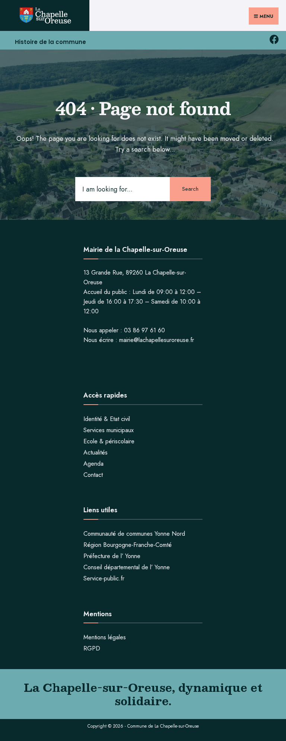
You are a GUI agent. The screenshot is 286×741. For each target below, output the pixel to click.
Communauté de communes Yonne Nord (134, 533)
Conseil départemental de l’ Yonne (126, 567)
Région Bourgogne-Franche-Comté (127, 545)
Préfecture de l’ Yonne (111, 556)
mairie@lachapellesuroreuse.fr (156, 340)
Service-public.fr (103, 578)
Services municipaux (108, 430)
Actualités (95, 452)
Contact (93, 475)
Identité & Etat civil (106, 419)
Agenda (93, 463)
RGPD (91, 648)
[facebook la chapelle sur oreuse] (273, 39)
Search (190, 189)
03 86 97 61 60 (144, 330)
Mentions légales (104, 637)
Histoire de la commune (50, 42)
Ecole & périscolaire (108, 441)
